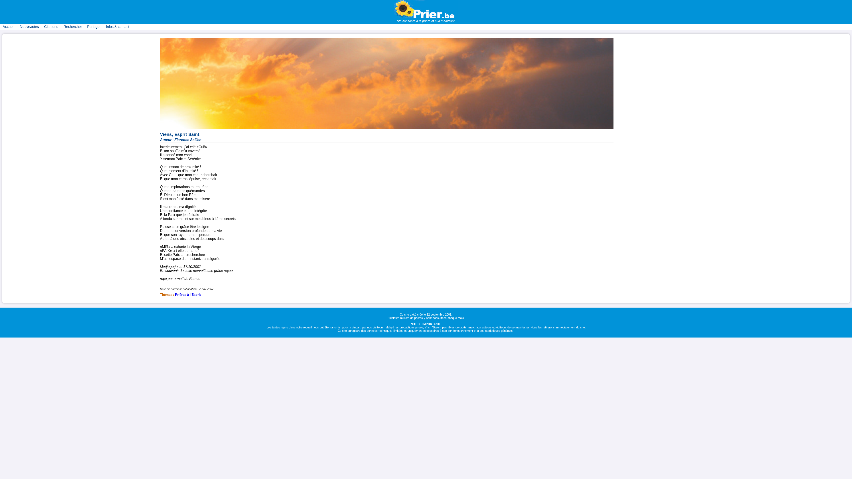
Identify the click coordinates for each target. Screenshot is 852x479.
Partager (94, 27)
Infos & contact (117, 27)
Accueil (8, 27)
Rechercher (72, 27)
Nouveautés (29, 27)
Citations (51, 27)
